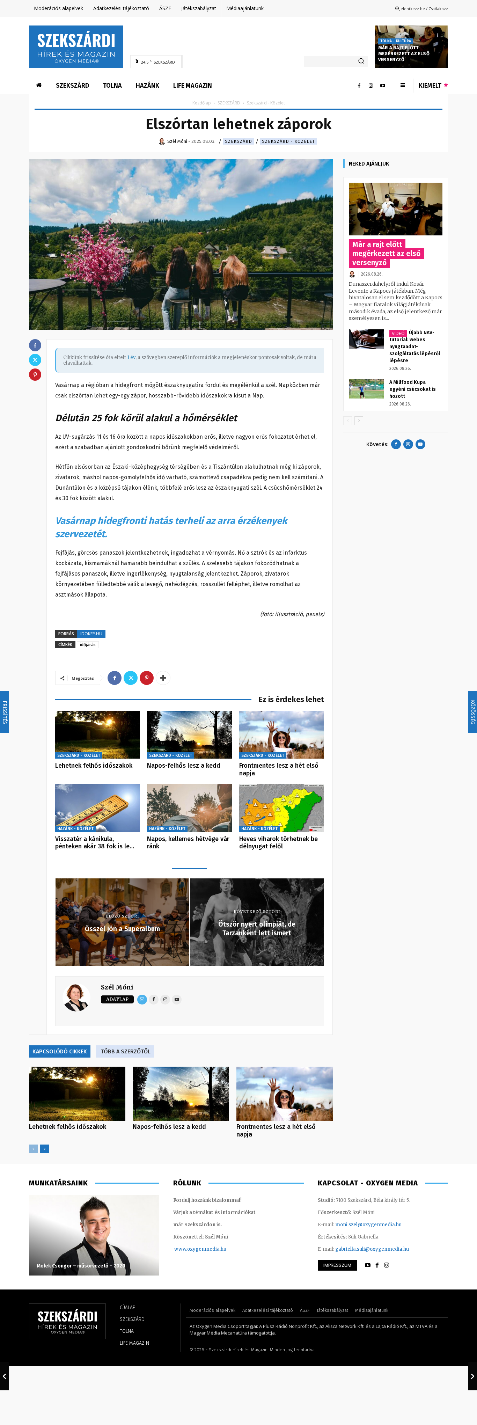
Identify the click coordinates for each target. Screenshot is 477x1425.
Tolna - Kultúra (395, 41)
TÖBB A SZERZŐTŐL (126, 1051)
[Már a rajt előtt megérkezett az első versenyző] (395, 209)
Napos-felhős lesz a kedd (183, 765)
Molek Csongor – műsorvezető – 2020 (81, 1266)
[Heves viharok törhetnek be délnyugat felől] (281, 808)
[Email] (142, 999)
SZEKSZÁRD (229, 103)
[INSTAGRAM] (386, 1265)
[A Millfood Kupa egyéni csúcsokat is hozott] (366, 389)
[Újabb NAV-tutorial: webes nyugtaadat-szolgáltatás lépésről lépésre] (366, 339)
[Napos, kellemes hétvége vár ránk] (189, 808)
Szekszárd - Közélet (288, 141)
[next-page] (44, 1149)
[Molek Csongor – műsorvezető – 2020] (94, 1235)
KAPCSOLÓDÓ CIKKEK (59, 1051)
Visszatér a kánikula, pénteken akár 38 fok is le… (94, 842)
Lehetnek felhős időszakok (93, 765)
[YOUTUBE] (367, 1265)
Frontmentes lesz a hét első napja (278, 769)
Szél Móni (117, 987)
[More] (163, 678)
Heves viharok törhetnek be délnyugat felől (278, 842)
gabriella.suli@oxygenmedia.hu (372, 1249)
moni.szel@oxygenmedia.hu (368, 1225)
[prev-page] (33, 1149)
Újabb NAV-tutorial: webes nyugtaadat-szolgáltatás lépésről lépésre (414, 347)
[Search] (361, 61)
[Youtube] (382, 85)
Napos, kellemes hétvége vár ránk (188, 842)
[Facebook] (359, 85)
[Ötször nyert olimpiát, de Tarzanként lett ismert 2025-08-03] (472, 1376)
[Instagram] (370, 85)
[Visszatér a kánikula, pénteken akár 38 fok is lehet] (97, 808)
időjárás (88, 645)
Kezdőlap (201, 103)
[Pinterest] (147, 678)
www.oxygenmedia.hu (200, 1249)
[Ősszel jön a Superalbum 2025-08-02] (4, 1376)
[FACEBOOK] (377, 1265)
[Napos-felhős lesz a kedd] (189, 735)
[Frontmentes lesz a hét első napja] (281, 735)
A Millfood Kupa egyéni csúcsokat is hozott (412, 389)
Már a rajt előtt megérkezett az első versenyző (404, 53)
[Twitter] (131, 678)
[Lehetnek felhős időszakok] (97, 735)
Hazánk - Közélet (75, 828)
